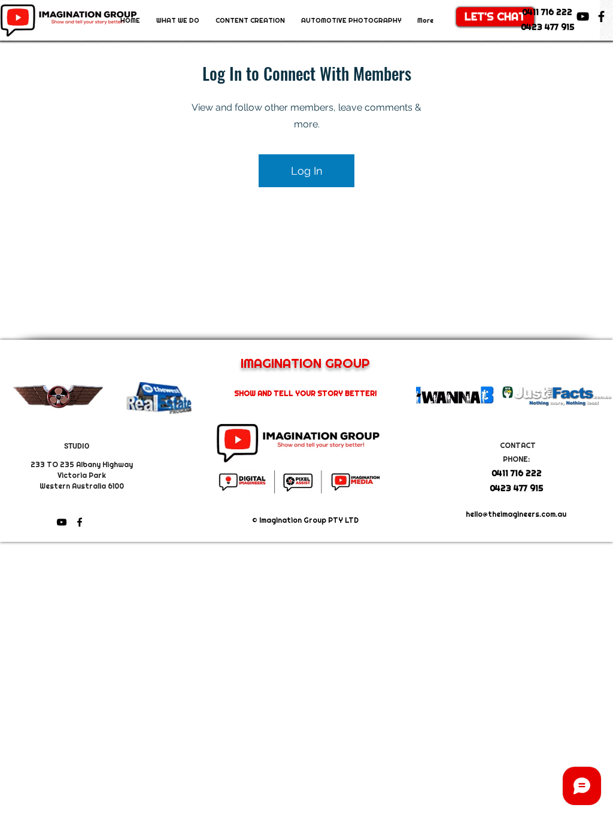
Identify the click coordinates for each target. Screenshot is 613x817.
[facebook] (601, 16)
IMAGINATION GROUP (305, 363)
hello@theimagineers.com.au (516, 514)
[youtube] (582, 16)
